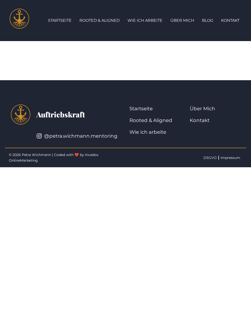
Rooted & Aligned (99, 20)
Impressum (230, 158)
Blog (207, 20)
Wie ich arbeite (145, 20)
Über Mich (182, 20)
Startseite (60, 20)
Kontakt (230, 20)
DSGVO (210, 158)
